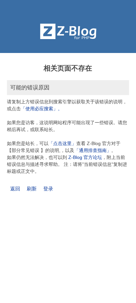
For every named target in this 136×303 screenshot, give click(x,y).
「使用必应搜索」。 (41, 108)
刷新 (32, 188)
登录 (48, 188)
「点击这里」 (62, 143)
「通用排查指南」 (92, 150)
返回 (15, 188)
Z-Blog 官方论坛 (85, 157)
